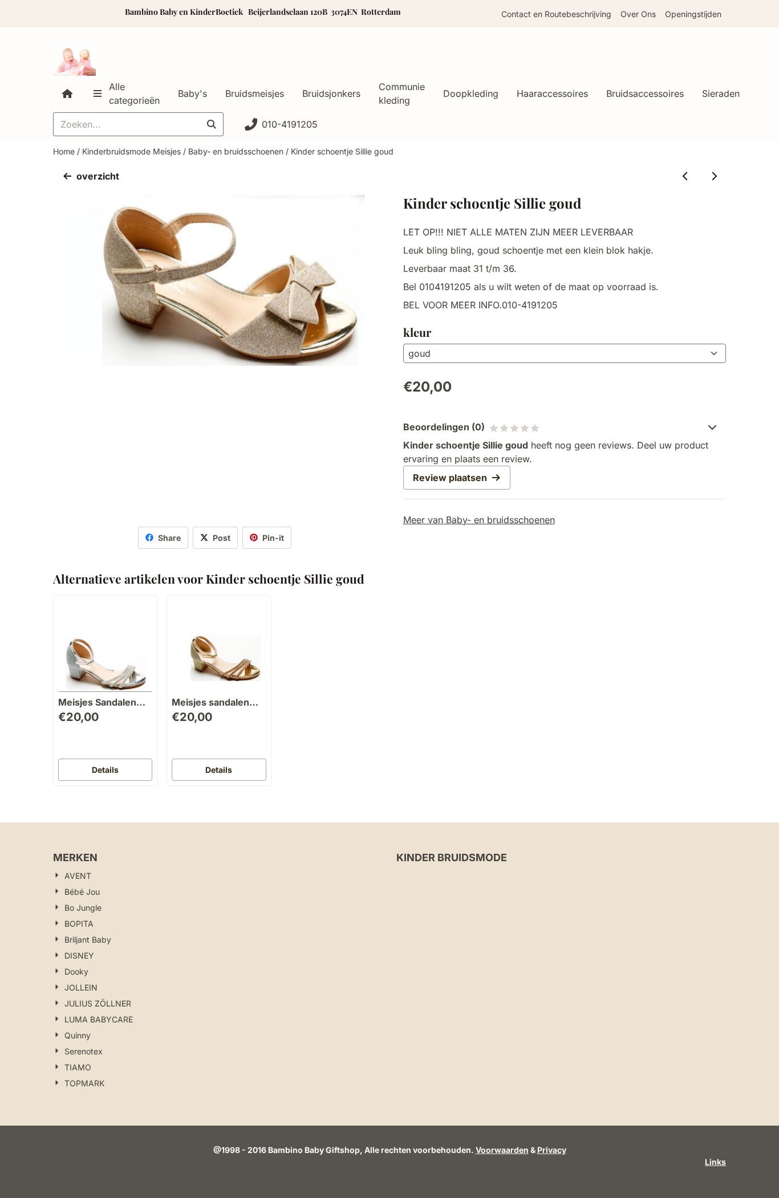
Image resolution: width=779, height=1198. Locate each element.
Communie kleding (402, 93)
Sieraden (721, 93)
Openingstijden (693, 14)
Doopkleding (470, 93)
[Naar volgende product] (714, 176)
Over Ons (638, 14)
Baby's (192, 93)
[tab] (564, 426)
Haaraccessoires (552, 93)
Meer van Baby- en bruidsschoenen (479, 519)
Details (105, 770)
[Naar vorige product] (685, 176)
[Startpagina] (67, 93)
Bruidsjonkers (331, 93)
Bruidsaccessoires (645, 93)
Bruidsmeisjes (254, 93)
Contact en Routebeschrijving (556, 14)
